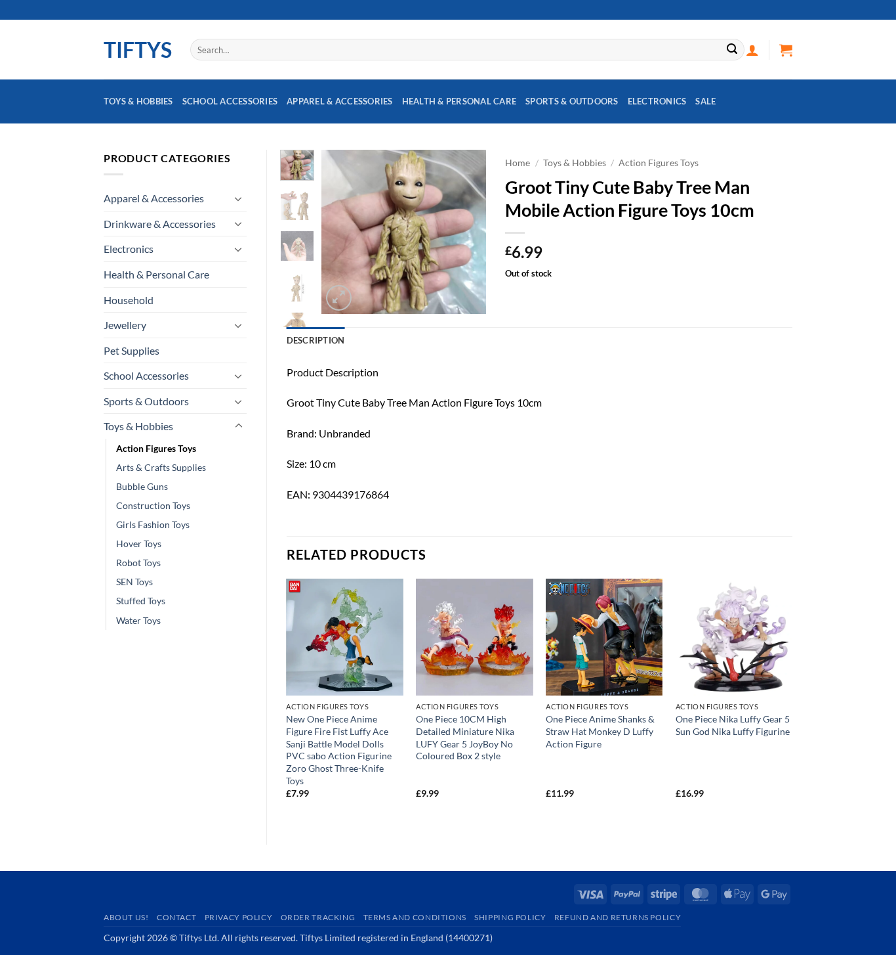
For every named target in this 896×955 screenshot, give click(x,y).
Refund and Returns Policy (617, 917)
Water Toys (138, 620)
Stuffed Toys (140, 600)
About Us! (126, 917)
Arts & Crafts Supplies (161, 467)
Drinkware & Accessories (160, 223)
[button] (752, 49)
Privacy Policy (239, 917)
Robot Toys (138, 562)
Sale (705, 101)
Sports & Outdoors (571, 101)
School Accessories (230, 101)
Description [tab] (316, 340)
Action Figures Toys (156, 448)
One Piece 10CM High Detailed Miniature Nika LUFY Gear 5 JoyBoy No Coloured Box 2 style (465, 737)
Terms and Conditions (414, 917)
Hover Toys (138, 543)
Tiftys (137, 49)
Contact (176, 917)
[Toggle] (239, 198)
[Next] (466, 231)
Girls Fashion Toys (153, 524)
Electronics (657, 101)
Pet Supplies (131, 350)
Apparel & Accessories (339, 101)
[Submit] (732, 50)
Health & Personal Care (459, 101)
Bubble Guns (142, 486)
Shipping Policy (510, 917)
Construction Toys (153, 505)
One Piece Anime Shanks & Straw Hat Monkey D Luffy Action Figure (600, 731)
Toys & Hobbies (138, 101)
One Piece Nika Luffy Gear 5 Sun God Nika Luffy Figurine (733, 725)
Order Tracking (318, 917)
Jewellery (125, 325)
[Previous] (341, 231)
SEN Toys (134, 581)
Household (128, 300)
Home (517, 163)
